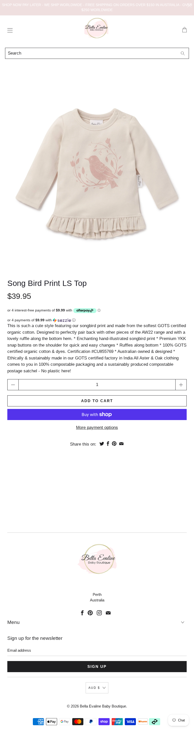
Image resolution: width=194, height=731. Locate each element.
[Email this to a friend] (121, 443)
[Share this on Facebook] (108, 443)
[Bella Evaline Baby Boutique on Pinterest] (90, 612)
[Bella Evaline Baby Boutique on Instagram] (99, 612)
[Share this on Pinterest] (114, 443)
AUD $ (94, 688)
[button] (97, 320)
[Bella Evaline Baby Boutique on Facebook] (82, 612)
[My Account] (9, 30)
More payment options (97, 427)
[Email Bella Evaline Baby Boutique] (108, 612)
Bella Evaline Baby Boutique (103, 706)
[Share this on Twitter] (102, 443)
